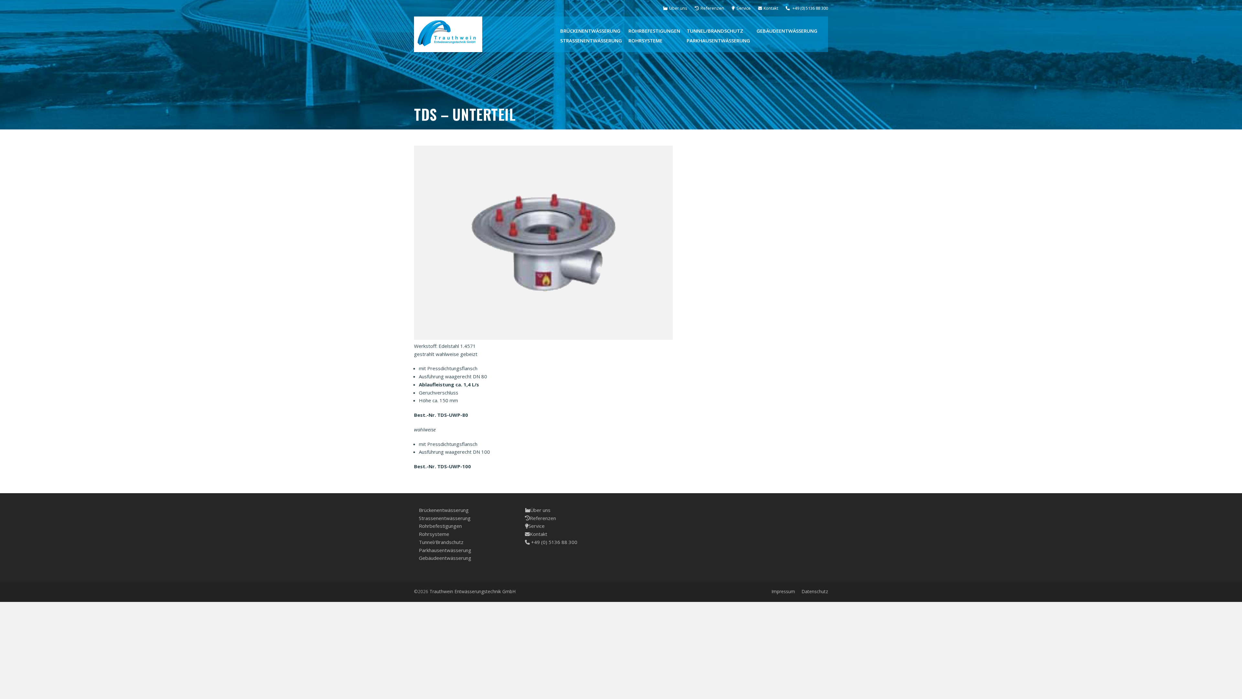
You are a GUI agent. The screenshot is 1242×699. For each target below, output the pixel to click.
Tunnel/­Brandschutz (441, 542)
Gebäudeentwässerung (445, 558)
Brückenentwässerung (444, 510)
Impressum (783, 591)
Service (536, 526)
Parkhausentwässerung (445, 550)
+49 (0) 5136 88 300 (553, 542)
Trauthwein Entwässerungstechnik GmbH (473, 591)
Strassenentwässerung (445, 518)
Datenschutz (814, 591)
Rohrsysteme (434, 534)
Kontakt (538, 534)
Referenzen (543, 518)
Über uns (540, 510)
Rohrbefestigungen (440, 526)
